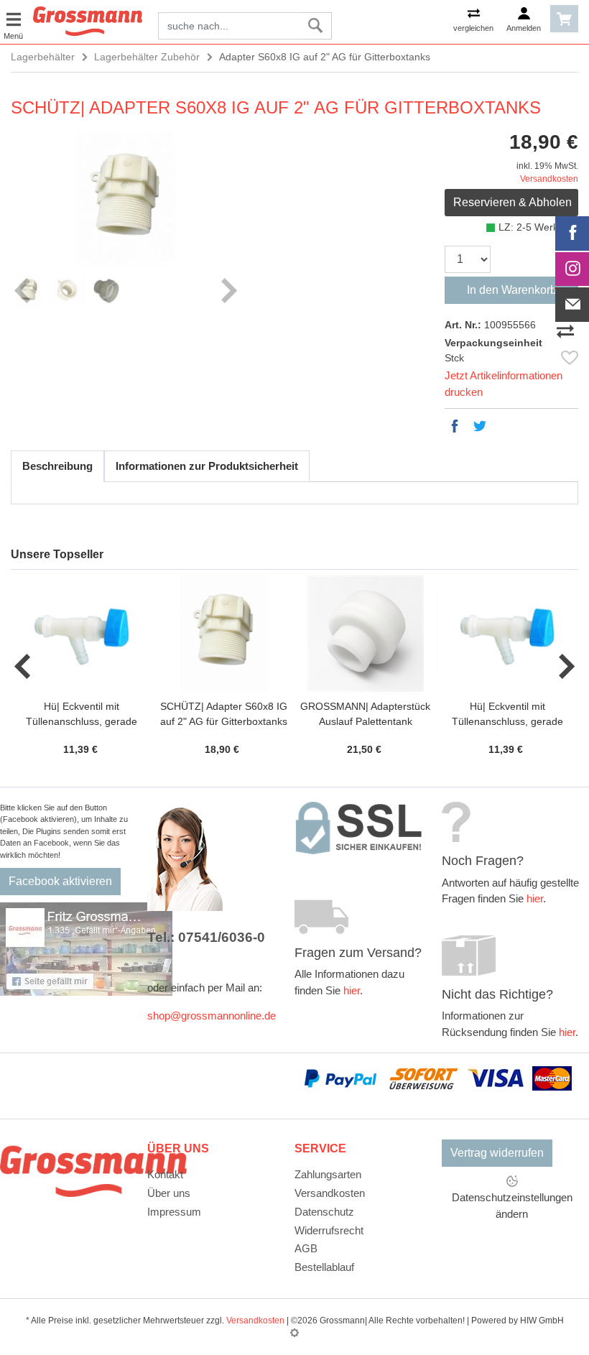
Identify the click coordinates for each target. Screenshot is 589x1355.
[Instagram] (572, 269)
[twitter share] (480, 426)
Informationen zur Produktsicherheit (207, 466)
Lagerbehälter (43, 57)
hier (351, 990)
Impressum (174, 1212)
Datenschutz (324, 1212)
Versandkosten (549, 179)
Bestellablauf (324, 1267)
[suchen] (316, 26)
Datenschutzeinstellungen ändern (512, 1205)
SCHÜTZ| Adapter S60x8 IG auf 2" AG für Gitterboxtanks (223, 713)
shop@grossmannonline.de (211, 1015)
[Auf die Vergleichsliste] (567, 328)
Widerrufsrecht (328, 1230)
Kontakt (165, 1174)
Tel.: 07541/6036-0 (206, 937)
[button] (23, 667)
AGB (305, 1248)
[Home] (87, 20)
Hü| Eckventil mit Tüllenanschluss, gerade (81, 713)
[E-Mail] (572, 304)
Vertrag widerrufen (497, 1153)
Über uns (168, 1193)
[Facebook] (572, 233)
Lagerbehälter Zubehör (147, 57)
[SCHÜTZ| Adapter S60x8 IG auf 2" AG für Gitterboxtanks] (126, 199)
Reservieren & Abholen (512, 202)
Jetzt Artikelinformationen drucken (503, 383)
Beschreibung (57, 466)
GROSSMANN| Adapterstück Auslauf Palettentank (365, 713)
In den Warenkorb (512, 290)
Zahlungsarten (327, 1174)
